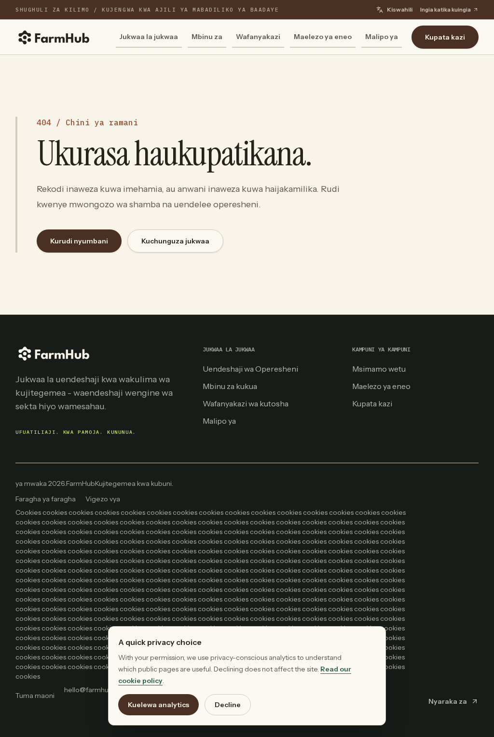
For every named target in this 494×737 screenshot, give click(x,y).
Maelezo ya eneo (323, 36)
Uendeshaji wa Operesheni (250, 369)
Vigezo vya (102, 499)
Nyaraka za (447, 701)
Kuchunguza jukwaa (175, 241)
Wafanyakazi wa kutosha (245, 403)
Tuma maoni (35, 695)
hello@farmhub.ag (93, 689)
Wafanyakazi (258, 36)
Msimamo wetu (379, 369)
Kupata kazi (445, 37)
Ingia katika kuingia (445, 9)
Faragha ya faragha (45, 499)
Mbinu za (207, 36)
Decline (228, 704)
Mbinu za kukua (230, 386)
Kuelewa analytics (158, 704)
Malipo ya (381, 36)
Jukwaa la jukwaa (149, 36)
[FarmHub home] (54, 37)
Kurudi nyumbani (79, 241)
